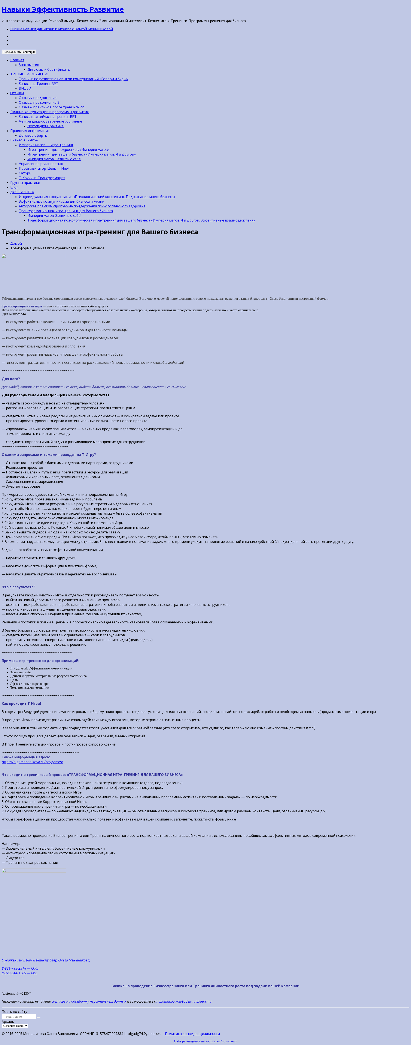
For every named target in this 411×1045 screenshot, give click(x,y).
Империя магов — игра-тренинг (46, 144)
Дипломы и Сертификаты (48, 69)
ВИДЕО (25, 88)
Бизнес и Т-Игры (24, 140)
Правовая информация (29, 130)
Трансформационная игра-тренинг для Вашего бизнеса (66, 210)
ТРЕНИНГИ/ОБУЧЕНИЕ (29, 74)
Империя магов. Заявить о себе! (54, 159)
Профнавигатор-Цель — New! (44, 168)
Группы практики (25, 182)
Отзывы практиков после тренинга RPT (52, 107)
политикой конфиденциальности (183, 1001)
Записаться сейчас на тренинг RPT (48, 116)
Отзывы (17, 93)
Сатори (25, 173)
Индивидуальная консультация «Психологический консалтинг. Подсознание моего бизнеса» (97, 196)
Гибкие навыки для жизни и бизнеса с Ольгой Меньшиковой (61, 29)
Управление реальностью (41, 163)
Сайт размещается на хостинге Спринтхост (205, 1041)
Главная (17, 60)
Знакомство (29, 64)
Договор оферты (33, 135)
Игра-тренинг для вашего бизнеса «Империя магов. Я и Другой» (81, 154)
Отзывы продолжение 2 (39, 102)
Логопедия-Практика (45, 126)
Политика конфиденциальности (192, 1033)
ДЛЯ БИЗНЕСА (22, 192)
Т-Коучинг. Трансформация (42, 177)
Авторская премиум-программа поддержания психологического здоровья (82, 206)
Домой (16, 243)
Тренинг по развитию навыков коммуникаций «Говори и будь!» (73, 78)
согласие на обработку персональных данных (89, 1001)
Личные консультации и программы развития (49, 111)
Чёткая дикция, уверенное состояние (50, 121)
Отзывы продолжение (38, 97)
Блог (14, 187)
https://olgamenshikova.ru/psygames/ (32, 761)
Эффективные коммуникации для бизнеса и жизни (61, 201)
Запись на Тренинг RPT (38, 83)
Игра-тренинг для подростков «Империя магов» (68, 149)
